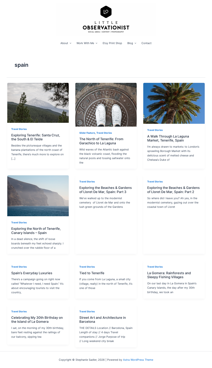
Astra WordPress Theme (138, 359)
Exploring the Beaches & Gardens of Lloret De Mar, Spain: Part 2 (173, 190)
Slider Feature (87, 132)
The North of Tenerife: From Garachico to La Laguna (101, 141)
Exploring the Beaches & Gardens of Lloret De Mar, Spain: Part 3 (105, 190)
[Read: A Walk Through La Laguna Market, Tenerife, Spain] (174, 103)
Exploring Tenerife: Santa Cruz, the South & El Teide (35, 137)
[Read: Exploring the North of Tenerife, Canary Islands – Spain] (38, 195)
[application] (69, 43)
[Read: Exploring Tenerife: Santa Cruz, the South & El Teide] (38, 102)
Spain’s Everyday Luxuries (31, 273)
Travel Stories (19, 129)
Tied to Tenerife (91, 273)
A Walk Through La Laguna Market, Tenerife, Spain (168, 138)
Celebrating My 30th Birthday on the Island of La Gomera (37, 320)
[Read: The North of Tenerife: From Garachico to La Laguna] (106, 104)
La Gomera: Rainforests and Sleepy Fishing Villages (169, 275)
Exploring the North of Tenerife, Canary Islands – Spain (36, 231)
